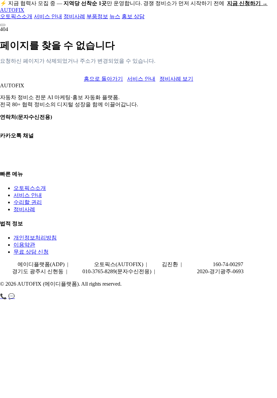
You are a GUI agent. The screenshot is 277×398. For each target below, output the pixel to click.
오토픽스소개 (16, 16)
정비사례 (74, 16)
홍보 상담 (133, 16)
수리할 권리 (28, 202)
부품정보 (97, 16)
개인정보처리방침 (35, 237)
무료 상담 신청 (31, 252)
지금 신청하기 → (247, 3)
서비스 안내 (48, 16)
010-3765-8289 (16, 123)
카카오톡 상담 (17, 142)
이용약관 (24, 245)
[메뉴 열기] (2, 25)
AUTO (12, 10)
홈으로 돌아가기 (103, 79)
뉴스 (114, 16)
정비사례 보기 (176, 79)
